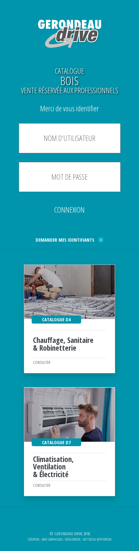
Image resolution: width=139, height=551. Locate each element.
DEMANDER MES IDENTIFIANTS (69, 239)
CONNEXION (69, 210)
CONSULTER (41, 362)
